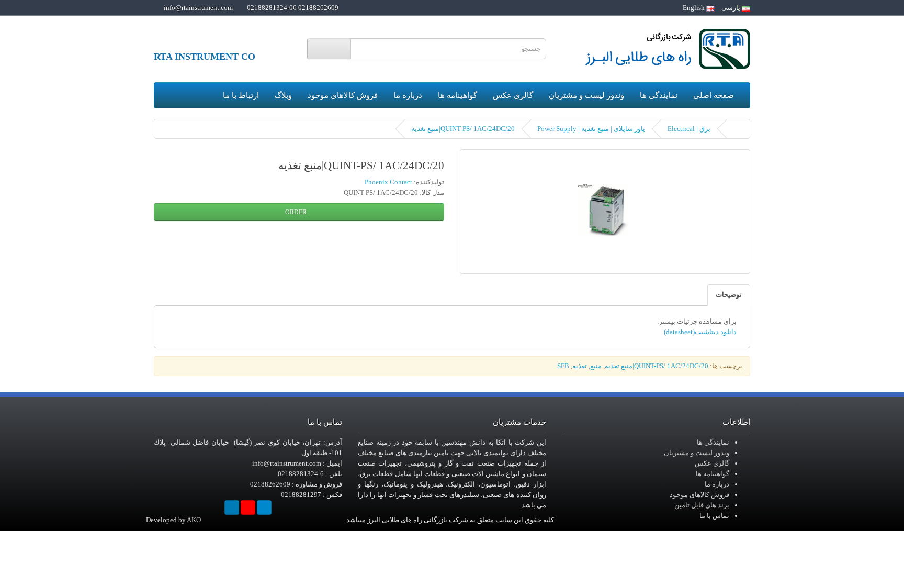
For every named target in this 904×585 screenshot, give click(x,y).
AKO (194, 520)
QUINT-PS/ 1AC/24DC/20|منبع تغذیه (463, 129)
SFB (563, 366)
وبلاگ (283, 95)
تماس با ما (714, 516)
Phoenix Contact (388, 182)
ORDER (296, 212)
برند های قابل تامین (701, 505)
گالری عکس (513, 95)
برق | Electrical (689, 129)
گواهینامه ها (457, 95)
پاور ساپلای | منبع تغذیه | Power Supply (591, 129)
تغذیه (579, 366)
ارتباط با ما (241, 95)
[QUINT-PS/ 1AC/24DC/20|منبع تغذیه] (605, 211)
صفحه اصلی (713, 95)
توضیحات (729, 295)
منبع (596, 366)
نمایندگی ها (658, 95)
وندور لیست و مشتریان (586, 95)
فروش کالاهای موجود (343, 95)
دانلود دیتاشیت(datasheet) (700, 332)
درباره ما (407, 95)
